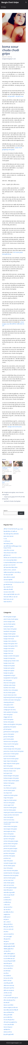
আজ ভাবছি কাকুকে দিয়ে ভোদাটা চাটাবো (11, 534)
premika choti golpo (9, 856)
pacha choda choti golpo (11, 843)
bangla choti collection (10, 641)
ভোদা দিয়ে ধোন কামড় (8, 993)
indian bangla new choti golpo (12, 749)
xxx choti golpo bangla (10, 887)
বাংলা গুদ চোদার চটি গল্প (8, 968)
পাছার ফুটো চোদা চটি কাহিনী (9, 944)
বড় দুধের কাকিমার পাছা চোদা (9, 958)
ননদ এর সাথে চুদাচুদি (8, 936)
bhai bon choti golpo (9, 683)
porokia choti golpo (9, 853)
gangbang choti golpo (10, 727)
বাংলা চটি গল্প (6, 973)
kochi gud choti (8, 773)
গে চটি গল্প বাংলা (7, 905)
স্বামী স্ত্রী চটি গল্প (7, 1029)
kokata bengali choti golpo (11, 775)
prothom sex (7, 858)
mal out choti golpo (9, 802)
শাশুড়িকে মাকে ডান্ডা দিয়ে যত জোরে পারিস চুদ (12, 572)
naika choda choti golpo (10, 826)
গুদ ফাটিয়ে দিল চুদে (7, 902)
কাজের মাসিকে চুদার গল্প (8, 890)
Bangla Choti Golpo (10, 2)
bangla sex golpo (8, 673)
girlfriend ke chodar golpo (11, 731)
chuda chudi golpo (9, 707)
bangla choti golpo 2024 (10, 646)
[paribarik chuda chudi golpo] (18, 464)
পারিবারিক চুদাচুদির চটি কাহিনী (9, 946)
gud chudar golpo (9, 739)
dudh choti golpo (8, 719)
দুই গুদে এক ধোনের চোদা (8, 929)
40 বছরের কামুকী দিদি (8, 579)
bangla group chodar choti (11, 660)
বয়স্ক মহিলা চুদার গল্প (8, 963)
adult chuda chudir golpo (11, 619)
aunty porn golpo (8, 626)
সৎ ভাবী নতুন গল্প (7, 541)
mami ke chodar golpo (10, 807)
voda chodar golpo (9, 883)
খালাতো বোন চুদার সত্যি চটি (9, 895)
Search (5, 510)
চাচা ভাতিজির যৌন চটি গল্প (8, 912)
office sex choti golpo (10, 836)
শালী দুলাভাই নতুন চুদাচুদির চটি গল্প (10, 1022)
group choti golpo (9, 736)
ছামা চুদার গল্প (6, 919)
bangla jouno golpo (9, 492)
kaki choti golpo (8, 766)
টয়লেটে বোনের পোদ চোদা (8, 599)
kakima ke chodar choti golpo (12, 768)
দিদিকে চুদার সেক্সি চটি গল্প (8, 927)
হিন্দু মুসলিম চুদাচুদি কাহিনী (8, 1034)
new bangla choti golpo (10, 829)
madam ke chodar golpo (11, 795)
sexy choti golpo (8, 868)
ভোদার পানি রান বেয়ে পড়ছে (9, 550)
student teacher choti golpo (11, 873)
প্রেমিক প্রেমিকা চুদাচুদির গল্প (9, 953)
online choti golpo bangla (11, 841)
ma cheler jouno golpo (10, 788)
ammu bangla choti (9, 621)
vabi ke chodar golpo (10, 878)
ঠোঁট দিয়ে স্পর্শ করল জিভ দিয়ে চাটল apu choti (13, 529)
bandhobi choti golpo (10, 631)
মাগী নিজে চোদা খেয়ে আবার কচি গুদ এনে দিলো (12, 557)
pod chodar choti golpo (10, 851)
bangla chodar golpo (10, 634)
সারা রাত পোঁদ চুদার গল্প (8, 1027)
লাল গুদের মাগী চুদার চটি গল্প (9, 1020)
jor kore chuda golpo (9, 756)
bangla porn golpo (9, 670)
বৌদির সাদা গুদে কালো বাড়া (9, 985)
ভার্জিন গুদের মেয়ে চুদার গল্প (9, 990)
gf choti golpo (7, 729)
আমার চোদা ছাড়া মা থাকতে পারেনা (10, 553)
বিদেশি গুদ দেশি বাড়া (7, 980)
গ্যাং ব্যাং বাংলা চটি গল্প (8, 907)
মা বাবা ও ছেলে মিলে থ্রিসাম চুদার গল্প (11, 998)
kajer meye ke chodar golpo (11, 763)
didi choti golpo (8, 714)
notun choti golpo (9, 834)
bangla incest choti (9, 663)
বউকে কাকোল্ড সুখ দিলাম (8, 543)
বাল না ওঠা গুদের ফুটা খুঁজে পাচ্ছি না (10, 560)
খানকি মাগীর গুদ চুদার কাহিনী (9, 892)
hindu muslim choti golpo (11, 744)
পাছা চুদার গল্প (6, 941)
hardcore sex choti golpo (11, 741)
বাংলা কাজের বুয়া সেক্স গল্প (8, 966)
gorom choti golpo (9, 734)
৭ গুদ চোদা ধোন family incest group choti (14, 582)
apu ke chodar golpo (9, 624)
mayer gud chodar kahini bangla (13, 812)
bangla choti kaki (8, 651)
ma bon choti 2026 (9, 592)
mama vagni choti (9, 805)
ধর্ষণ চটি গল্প (6, 931)
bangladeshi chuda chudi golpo (6, 467)
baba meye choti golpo (10, 629)
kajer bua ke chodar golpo (11, 758)
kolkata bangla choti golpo (11, 778)
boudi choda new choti (10, 695)
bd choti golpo (8, 680)
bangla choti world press (15, 426)
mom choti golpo (8, 817)
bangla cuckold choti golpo (11, 656)
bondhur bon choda (9, 687)
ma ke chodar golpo (9, 790)
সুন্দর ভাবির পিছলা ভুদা (8, 584)
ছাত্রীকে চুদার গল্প (7, 917)
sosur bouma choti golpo (11, 870)
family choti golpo (9, 722)
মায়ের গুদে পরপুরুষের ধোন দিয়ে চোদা (11, 1007)
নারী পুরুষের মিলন (7, 939)
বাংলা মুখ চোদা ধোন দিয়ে (8, 978)
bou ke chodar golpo (9, 692)
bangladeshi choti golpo (10, 678)
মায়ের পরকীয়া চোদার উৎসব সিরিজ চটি (11, 1010)
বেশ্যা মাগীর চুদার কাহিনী (8, 983)
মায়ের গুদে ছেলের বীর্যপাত (8, 1005)
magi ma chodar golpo (10, 800)
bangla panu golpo (9, 668)
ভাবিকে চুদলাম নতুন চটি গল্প (9, 988)
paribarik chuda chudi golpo (16, 467)
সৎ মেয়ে (5, 539)
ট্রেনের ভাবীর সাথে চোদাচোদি (9, 577)
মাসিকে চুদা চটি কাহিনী (8, 1015)
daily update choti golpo (11, 712)
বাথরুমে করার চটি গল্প (8, 601)
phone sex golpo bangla (10, 848)
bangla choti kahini (9, 648)
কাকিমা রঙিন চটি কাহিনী (8, 589)
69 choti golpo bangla (10, 616)
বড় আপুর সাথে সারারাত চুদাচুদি (9, 956)
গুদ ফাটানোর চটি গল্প (7, 900)
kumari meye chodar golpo (11, 780)
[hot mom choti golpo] (7, 477)
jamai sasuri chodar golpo (11, 753)
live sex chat (7, 785)
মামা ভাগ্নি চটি (6, 1002)
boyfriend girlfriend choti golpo (13, 697)
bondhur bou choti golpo (11, 690)
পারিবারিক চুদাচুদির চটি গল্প (8, 949)
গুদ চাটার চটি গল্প (7, 897)
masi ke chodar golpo (10, 810)
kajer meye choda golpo (10, 761)
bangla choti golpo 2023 (10, 643)
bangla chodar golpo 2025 (11, 636)
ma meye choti (8, 793)
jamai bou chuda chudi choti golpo (14, 751)
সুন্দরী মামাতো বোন (7, 555)
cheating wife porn (9, 702)
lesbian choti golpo (9, 783)
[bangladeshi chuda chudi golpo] (7, 464)
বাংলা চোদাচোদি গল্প (7, 975)
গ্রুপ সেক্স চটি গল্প (7, 909)
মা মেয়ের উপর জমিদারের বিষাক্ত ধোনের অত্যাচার (13, 562)
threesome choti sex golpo (11, 875)
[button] (26, 2)
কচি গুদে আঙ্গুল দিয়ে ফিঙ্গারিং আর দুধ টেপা (11, 594)
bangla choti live (8, 653)
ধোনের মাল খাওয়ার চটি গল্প (9, 934)
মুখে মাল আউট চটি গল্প (8, 1017)
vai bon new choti (8, 880)
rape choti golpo (8, 860)
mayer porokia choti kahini (11, 815)
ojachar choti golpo (9, 838)
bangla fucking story (9, 658)
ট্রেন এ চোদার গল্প (7, 922)
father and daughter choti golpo (13, 724)
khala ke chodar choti (10, 771)
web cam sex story (9, 885)
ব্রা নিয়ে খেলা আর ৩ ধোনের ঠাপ (10, 570)
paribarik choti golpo (10, 846)
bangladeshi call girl (9, 675)
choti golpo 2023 (8, 705)
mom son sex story (9, 820)
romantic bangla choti (10, 863)
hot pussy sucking (9, 746)
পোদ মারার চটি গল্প (7, 951)
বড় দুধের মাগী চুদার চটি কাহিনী (9, 961)
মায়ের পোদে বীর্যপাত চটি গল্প (9, 1012)
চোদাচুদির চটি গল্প (7, 914)
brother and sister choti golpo (12, 700)
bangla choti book (9, 638)
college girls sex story (10, 709)
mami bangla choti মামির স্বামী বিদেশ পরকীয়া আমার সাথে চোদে (13, 324)
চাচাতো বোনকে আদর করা (8, 536)
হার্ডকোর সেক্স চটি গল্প (8, 1032)
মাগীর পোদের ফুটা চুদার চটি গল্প (9, 1000)
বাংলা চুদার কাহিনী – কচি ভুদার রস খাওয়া (15, 96)
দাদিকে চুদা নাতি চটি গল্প (8, 924)
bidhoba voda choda (9, 685)
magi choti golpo (8, 798)
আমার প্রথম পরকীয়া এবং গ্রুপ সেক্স (10, 597)
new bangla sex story (10, 831)
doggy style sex (8, 717)
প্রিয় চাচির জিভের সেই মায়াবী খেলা (10, 531)
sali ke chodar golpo (9, 865)
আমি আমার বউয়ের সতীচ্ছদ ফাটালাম (10, 567)
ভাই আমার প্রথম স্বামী (8, 575)
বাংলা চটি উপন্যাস (7, 971)
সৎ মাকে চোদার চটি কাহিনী (9, 1024)
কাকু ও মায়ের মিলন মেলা (8, 587)
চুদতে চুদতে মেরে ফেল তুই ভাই (9, 565)
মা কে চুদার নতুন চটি (7, 995)
